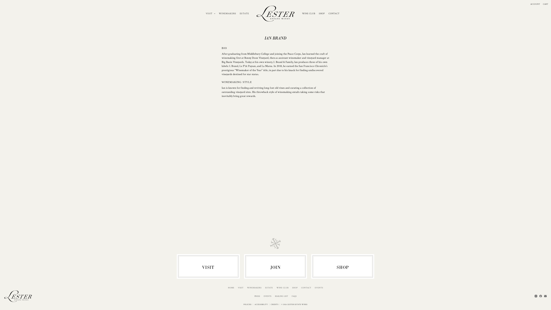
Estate (244, 13)
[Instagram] (536, 296)
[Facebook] (540, 296)
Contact (333, 13)
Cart (545, 4)
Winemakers (227, 13)
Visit (209, 13)
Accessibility (261, 304)
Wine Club (308, 13)
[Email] (545, 296)
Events (319, 287)
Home (231, 287)
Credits (274, 304)
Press (257, 296)
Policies (248, 304)
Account (535, 4)
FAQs (294, 296)
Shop (322, 13)
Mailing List (281, 296)
